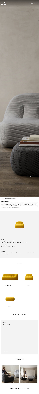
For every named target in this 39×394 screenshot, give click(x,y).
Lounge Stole (9, 198)
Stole (5, 198)
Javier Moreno (8, 236)
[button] (29, 3)
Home (2, 198)
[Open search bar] (37, 3)
